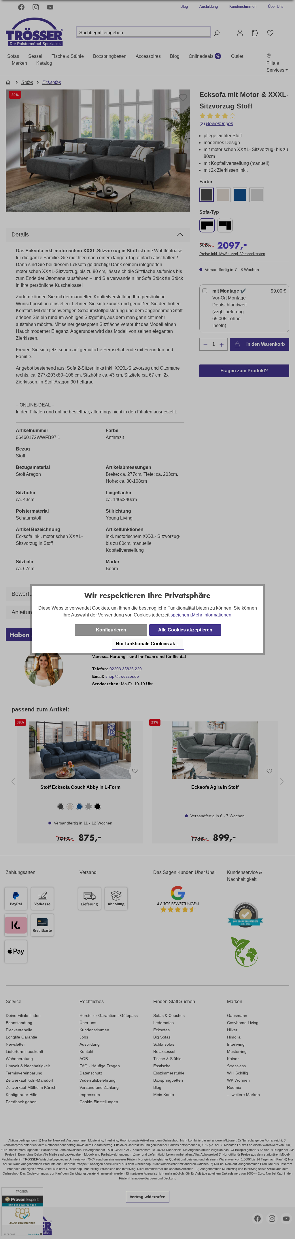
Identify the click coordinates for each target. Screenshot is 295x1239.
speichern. (181, 614)
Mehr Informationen (211, 614)
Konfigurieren (111, 629)
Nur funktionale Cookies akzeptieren (150, 643)
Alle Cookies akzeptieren (185, 629)
